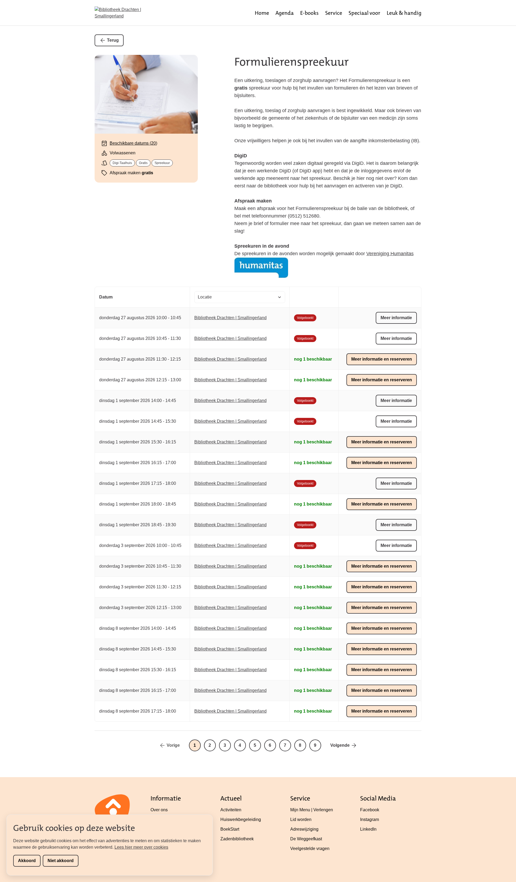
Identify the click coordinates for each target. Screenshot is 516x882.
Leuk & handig (404, 13)
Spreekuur (162, 163)
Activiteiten (230, 810)
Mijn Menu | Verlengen (311, 810)
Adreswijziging (304, 829)
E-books (309, 13)
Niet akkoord (61, 860)
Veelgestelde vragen (309, 848)
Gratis (143, 163)
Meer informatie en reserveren (381, 359)
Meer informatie (396, 317)
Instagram (369, 819)
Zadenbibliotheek (237, 839)
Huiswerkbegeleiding (240, 819)
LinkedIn (368, 829)
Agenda (284, 13)
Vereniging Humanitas (390, 253)
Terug (113, 40)
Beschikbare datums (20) (133, 143)
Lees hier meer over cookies (141, 847)
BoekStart (229, 829)
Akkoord (27, 860)
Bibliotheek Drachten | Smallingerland (230, 317)
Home (262, 13)
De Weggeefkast (306, 839)
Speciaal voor (364, 13)
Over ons (159, 810)
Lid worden (300, 819)
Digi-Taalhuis (122, 163)
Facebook (369, 810)
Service (333, 13)
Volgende (340, 745)
